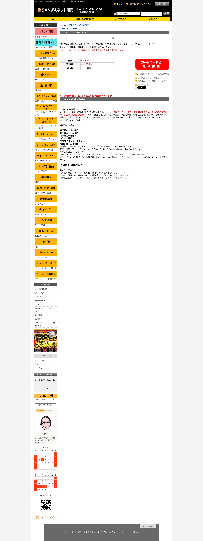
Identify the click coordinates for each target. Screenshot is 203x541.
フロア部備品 (41, 171)
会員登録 (132, 4)
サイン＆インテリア (44, 160)
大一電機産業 (41, 289)
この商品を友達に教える (148, 78)
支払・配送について (85, 19)
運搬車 (38, 90)
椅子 (37, 247)
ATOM (50, 517)
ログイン (121, 4)
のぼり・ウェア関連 (44, 150)
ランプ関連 (40, 225)
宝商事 (38, 319)
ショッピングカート (162, 4)
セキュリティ (41, 214)
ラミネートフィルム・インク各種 (46, 126)
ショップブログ (119, 19)
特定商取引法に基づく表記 (95, 532)
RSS (43, 517)
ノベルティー (41, 257)
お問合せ (153, 19)
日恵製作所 (40, 300)
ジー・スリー (41, 293)
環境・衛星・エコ (43, 193)
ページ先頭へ (148, 526)
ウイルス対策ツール (44, 58)
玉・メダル (40, 79)
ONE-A (38, 297)
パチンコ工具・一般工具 (46, 268)
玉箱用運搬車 (83, 25)
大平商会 (39, 315)
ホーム (51, 19)
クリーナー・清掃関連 (45, 279)
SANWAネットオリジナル (45, 309)
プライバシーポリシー (119, 532)
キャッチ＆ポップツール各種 (46, 113)
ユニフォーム (41, 236)
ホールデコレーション (45, 139)
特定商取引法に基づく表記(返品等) (153, 74)
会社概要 (40, 360)
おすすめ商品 (41, 36)
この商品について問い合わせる (151, 81)
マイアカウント (147, 4)
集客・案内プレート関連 (46, 101)
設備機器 (39, 204)
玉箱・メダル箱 (42, 69)
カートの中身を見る (45, 374)
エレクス (39, 304)
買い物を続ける (144, 84)
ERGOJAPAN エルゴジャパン (45, 324)
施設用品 (39, 182)
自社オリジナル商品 (44, 47)
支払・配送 (77, 532)
